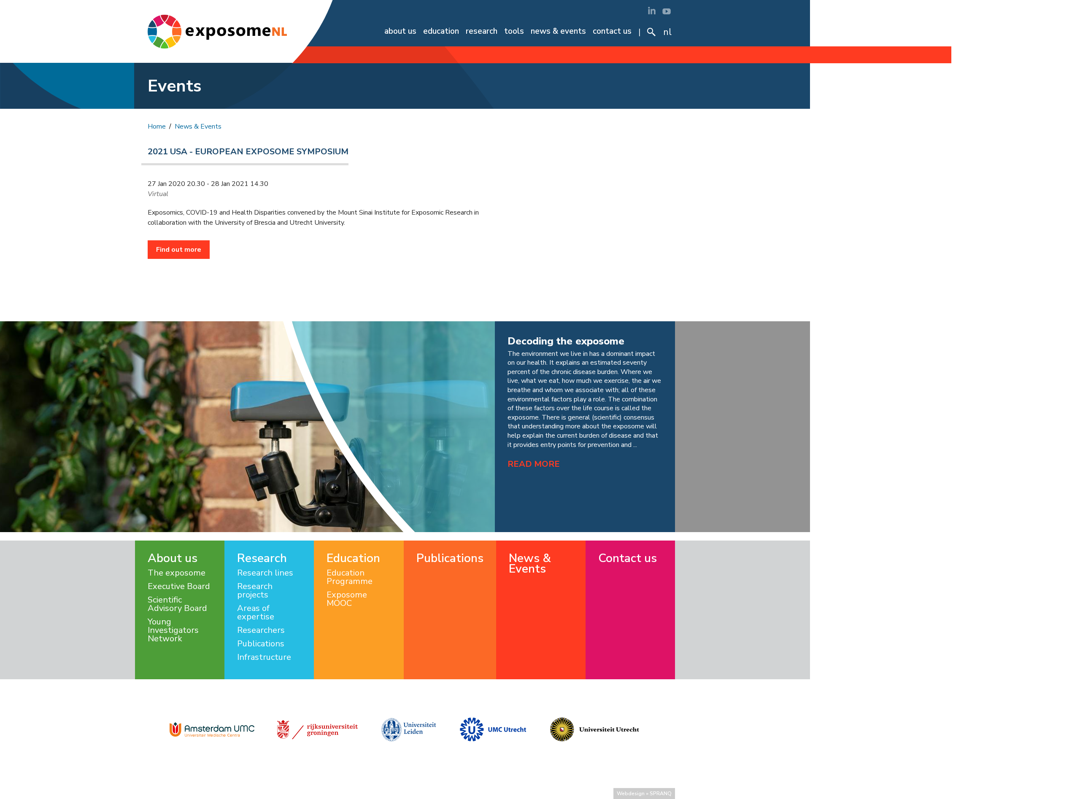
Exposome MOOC (347, 599)
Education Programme (350, 577)
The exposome (176, 573)
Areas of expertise (255, 612)
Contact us (612, 31)
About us (400, 31)
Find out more (178, 249)
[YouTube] (666, 10)
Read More (534, 464)
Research (481, 31)
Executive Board (179, 586)
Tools (514, 31)
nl (667, 32)
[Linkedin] (651, 10)
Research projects (255, 590)
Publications (260, 644)
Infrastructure (264, 657)
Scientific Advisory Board (177, 604)
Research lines (265, 573)
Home (157, 126)
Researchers (261, 630)
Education (441, 31)
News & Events (558, 31)
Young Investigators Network (173, 630)
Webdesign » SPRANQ (644, 793)
